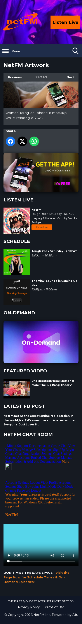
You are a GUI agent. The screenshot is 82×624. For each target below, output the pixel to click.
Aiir (74, 615)
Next (68, 77)
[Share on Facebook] (10, 141)
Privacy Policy (29, 607)
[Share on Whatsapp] (34, 141)
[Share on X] (22, 141)
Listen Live (42, 227)
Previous (12, 77)
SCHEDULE (16, 241)
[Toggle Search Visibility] (75, 50)
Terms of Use (53, 607)
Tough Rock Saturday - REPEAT (53, 213)
